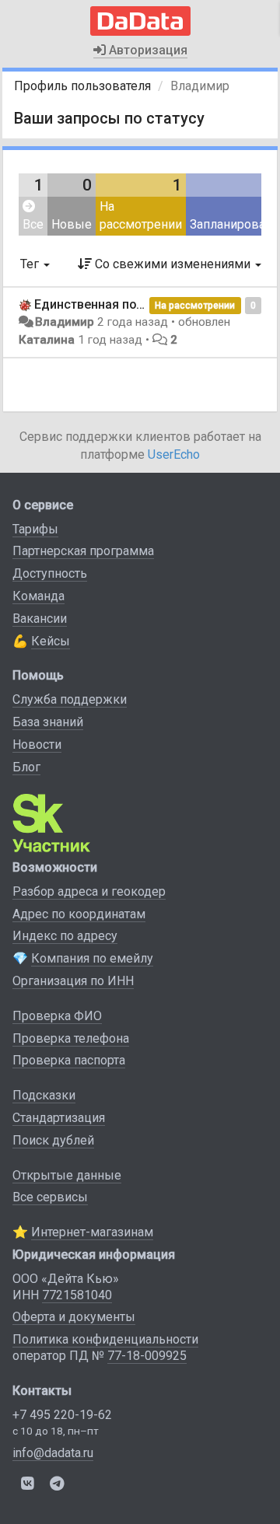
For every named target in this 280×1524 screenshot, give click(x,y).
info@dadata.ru (52, 1452)
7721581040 (77, 1295)
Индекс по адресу (64, 935)
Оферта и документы (73, 1316)
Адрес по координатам (78, 914)
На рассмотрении (141, 215)
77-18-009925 (147, 1355)
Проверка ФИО (57, 1015)
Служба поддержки (69, 699)
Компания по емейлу (92, 958)
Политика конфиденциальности (105, 1339)
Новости (36, 744)
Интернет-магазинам (92, 1232)
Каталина (47, 340)
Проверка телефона (70, 1038)
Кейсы (50, 641)
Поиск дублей (53, 1140)
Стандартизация (58, 1117)
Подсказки (43, 1095)
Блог (26, 767)
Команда (38, 596)
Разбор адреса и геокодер (89, 891)
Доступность (49, 573)
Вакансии (39, 618)
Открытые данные (66, 1175)
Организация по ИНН (73, 980)
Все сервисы (50, 1197)
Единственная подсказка (110, 304)
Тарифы (35, 529)
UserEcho (174, 454)
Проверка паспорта (68, 1060)
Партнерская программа (83, 551)
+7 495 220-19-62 (62, 1414)
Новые (71, 224)
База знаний (47, 722)
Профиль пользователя (82, 86)
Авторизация (146, 50)
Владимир (64, 322)
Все (33, 224)
